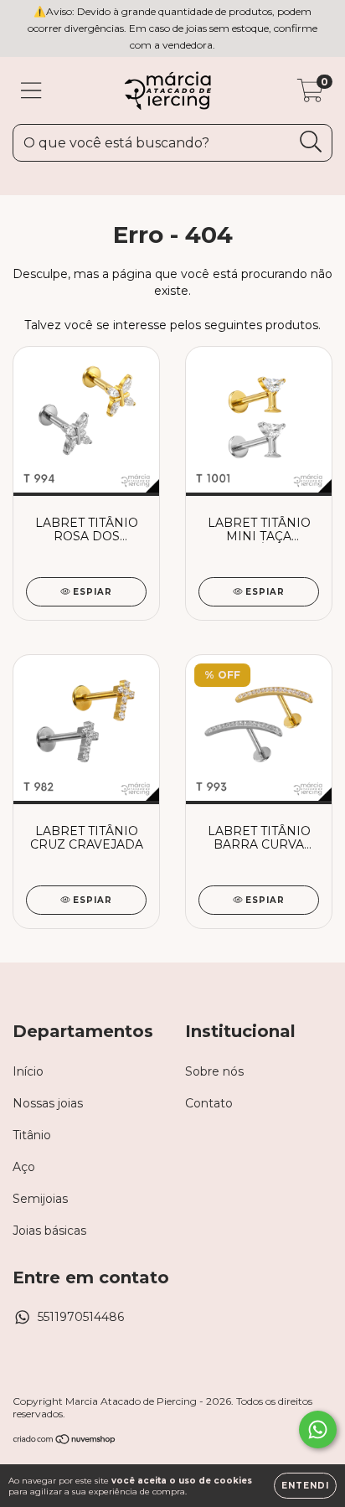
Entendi (305, 1485)
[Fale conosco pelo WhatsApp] (318, 1429)
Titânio (32, 1135)
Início (28, 1071)
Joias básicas (49, 1230)
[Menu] (31, 91)
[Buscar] (311, 142)
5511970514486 (81, 1316)
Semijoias (40, 1198)
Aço (24, 1166)
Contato (209, 1103)
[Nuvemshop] (65, 1441)
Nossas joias (48, 1103)
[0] (310, 94)
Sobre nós (214, 1071)
